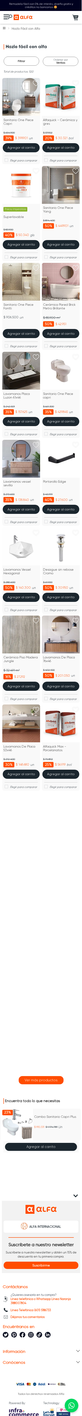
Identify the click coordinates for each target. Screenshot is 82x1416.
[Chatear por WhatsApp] (71, 1405)
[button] (5, 1140)
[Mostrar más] (41, 1090)
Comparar (24, 160)
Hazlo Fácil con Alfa (26, 28)
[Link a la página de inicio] (4, 28)
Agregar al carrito (41, 1156)
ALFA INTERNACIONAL (45, 1236)
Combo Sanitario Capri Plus (55, 1126)
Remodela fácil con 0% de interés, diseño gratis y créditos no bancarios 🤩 (41, 5)
